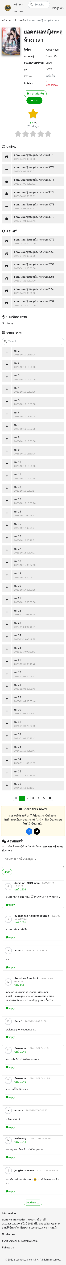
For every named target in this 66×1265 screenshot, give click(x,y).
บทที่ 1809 (20, 889)
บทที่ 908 (19, 985)
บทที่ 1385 (20, 922)
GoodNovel (52, 49)
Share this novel (34, 809)
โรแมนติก (20, 20)
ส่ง (8, 872)
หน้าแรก (18, 4)
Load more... (33, 1202)
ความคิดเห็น (37, 93)
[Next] (50, 798)
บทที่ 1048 (20, 1142)
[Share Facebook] (29, 831)
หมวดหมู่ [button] (18, 11)
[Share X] (37, 831)
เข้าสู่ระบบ (58, 8)
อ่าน (36, 100)
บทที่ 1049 (20, 1051)
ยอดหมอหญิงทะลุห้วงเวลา (44, 20)
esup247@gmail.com (25, 1241)
